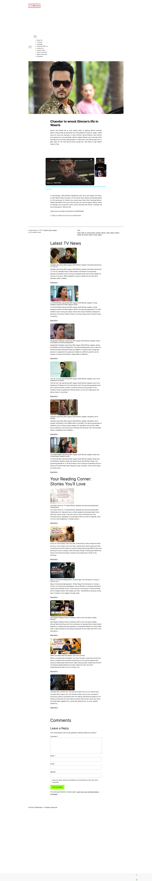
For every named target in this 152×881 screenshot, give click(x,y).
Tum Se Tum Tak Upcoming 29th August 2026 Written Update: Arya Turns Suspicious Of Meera (75, 379)
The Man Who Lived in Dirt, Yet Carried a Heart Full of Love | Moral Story (74, 692)
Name (52, 756)
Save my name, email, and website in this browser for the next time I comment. (75, 781)
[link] (48, 160)
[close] (76, 874)
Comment (54, 736)
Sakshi (91, 234)
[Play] (96, 163)
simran (95, 234)
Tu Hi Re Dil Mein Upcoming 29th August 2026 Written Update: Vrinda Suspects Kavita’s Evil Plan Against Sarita (73, 303)
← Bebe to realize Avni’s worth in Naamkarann (65, 215)
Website (53, 772)
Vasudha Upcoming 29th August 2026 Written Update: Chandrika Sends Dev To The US (76, 265)
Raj (83, 234)
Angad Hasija (91, 233)
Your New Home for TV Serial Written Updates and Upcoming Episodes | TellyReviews (74, 506)
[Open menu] (30, 47)
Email (52, 764)
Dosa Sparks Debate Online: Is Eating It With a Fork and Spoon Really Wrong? (73, 618)
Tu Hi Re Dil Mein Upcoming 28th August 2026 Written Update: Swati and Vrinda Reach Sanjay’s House (74, 455)
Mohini (117, 233)
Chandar (97, 233)
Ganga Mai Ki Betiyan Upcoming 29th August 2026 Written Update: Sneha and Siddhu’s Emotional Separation (75, 341)
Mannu (113, 233)
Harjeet (103, 233)
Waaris (55, 230)
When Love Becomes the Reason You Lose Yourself (67, 655)
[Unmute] (97, 163)
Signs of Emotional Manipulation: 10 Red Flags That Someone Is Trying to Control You (74, 580)
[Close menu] (35, 36)
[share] (91, 159)
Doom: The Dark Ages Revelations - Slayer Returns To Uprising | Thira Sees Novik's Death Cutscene (70, 160)
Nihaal (79, 234)
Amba (79, 233)
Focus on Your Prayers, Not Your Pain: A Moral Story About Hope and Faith (75, 543)
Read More (54, 282)
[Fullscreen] (105, 163)
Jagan (108, 233)
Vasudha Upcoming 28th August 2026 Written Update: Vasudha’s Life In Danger (74, 417)
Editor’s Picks (48, 230)
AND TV (83, 233)
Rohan (86, 234)
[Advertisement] (76, 21)
